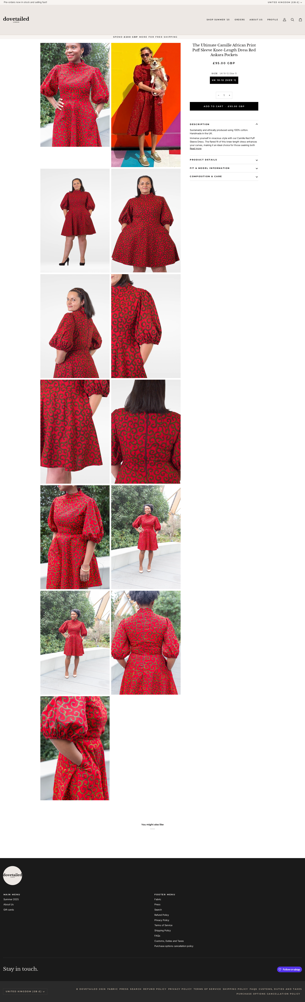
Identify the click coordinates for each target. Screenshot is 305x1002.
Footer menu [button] (164, 894)
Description (200, 124)
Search (158, 909)
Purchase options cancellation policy (173, 946)
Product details (203, 159)
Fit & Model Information (210, 168)
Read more (195, 148)
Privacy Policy (161, 920)
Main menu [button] (11, 894)
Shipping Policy (162, 930)
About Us (8, 904)
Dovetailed (89, 989)
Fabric (157, 899)
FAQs (157, 935)
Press (157, 904)
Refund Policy (161, 915)
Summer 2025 (11, 899)
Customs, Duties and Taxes (169, 941)
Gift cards (8, 909)
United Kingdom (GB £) (283, 2)
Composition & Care (206, 176)
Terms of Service (163, 925)
